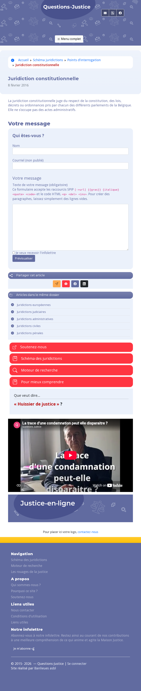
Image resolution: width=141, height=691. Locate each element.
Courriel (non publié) (28, 160)
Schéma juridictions (48, 60)
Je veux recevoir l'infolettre (36, 252)
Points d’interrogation (84, 60)
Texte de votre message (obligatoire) (40, 185)
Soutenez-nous (33, 346)
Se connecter (76, 663)
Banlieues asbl (45, 668)
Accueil (23, 60)
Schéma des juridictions (41, 358)
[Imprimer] (66, 283)
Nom (16, 145)
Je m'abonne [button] (22, 649)
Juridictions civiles (29, 326)
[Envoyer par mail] (57, 283)
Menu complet (70, 39)
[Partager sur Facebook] (75, 283)
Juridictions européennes (34, 305)
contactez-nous (88, 532)
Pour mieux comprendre (42, 381)
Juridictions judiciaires (31, 312)
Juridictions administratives (35, 319)
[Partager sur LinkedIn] (84, 283)
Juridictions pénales (30, 333)
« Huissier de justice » (37, 404)
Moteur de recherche (39, 370)
